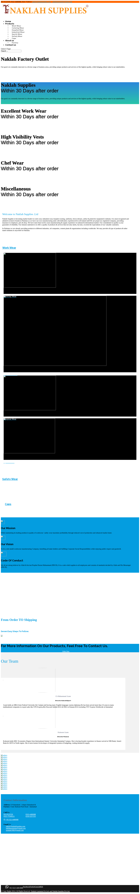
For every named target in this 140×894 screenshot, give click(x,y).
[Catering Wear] (70, 292)
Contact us (10, 45)
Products (9, 24)
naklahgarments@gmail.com (16, 828)
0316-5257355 (31, 816)
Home (8, 21)
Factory (15, 43)
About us (9, 40)
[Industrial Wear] (70, 371)
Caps (14, 38)
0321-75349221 (9, 816)
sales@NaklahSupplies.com (15, 826)
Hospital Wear (18, 30)
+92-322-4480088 (11, 820)
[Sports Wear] (70, 458)
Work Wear (16, 26)
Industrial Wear (18, 32)
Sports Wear (17, 34)
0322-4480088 (31, 814)
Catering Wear (18, 28)
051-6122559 (8, 814)
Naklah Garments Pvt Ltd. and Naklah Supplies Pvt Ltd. (50, 891)
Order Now (65, 651)
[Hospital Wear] (70, 415)
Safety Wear (17, 36)
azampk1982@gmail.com (15, 830)
